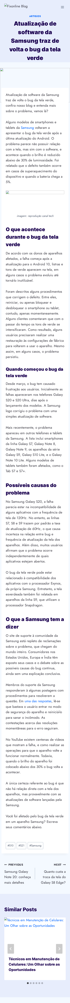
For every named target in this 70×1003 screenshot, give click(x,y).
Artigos (35, 16)
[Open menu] (62, 7)
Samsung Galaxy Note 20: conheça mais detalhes (17, 874)
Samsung (28, 127)
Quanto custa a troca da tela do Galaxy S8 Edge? (53, 874)
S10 (10, 846)
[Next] (59, 949)
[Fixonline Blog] (25, 7)
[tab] (28, 983)
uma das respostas (38, 701)
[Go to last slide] (11, 949)
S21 (21, 846)
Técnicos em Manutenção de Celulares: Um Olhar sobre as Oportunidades (34, 964)
